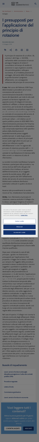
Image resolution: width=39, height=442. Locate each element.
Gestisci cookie (19, 221)
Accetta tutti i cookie (19, 232)
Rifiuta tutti (19, 227)
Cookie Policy (24, 215)
